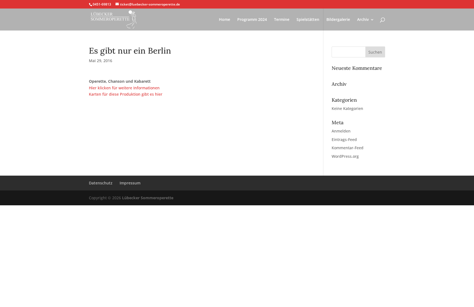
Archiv (363, 20)
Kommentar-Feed (347, 147)
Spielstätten (308, 20)
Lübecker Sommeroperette (147, 197)
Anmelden (341, 131)
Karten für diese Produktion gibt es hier (125, 94)
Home (224, 20)
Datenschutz (100, 183)
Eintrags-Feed (344, 139)
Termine (281, 20)
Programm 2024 (252, 20)
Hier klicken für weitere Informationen (124, 87)
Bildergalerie (338, 20)
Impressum (130, 183)
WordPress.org (345, 156)
